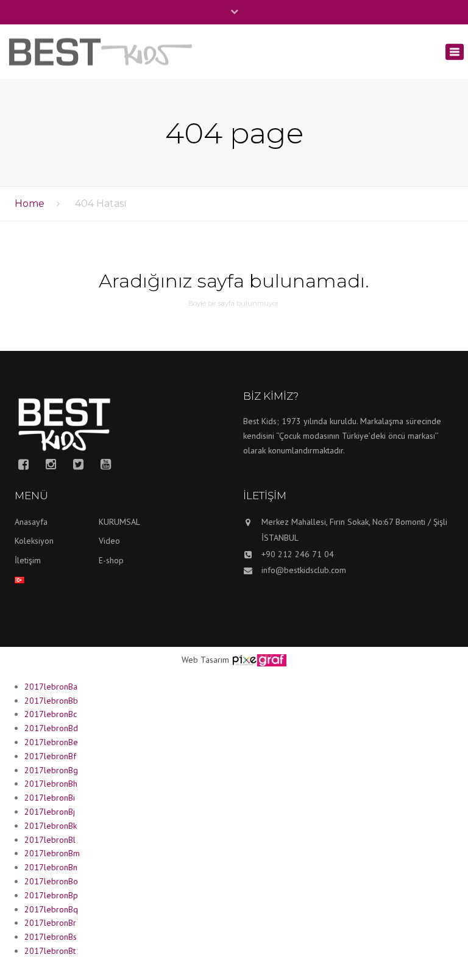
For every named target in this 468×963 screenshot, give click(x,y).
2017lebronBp (51, 895)
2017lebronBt (50, 950)
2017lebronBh (50, 783)
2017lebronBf (50, 756)
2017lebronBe (51, 742)
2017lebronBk (50, 825)
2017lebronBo (51, 881)
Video (109, 540)
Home (29, 203)
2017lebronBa (50, 686)
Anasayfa (31, 521)
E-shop (111, 560)
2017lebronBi (49, 797)
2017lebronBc (50, 714)
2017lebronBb (51, 700)
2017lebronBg (51, 770)
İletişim (28, 560)
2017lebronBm (52, 853)
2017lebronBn (50, 867)
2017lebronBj (49, 811)
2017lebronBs (50, 936)
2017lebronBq (51, 909)
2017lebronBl (50, 839)
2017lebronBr (50, 922)
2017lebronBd (51, 728)
